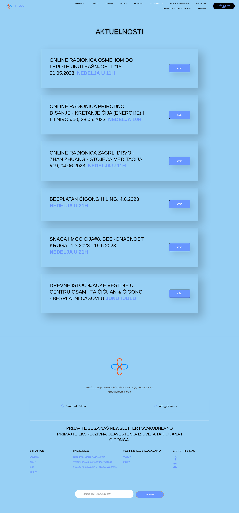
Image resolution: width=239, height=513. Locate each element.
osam (20, 6)
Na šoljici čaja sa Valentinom (177, 8)
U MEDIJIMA (201, 4)
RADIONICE (138, 4)
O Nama (94, 4)
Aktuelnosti (155, 4)
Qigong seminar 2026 (179, 4)
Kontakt (202, 8)
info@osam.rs (168, 406)
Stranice (37, 450)
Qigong (123, 4)
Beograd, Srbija (76, 406)
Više (179, 68)
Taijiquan (108, 4)
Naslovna (79, 4)
